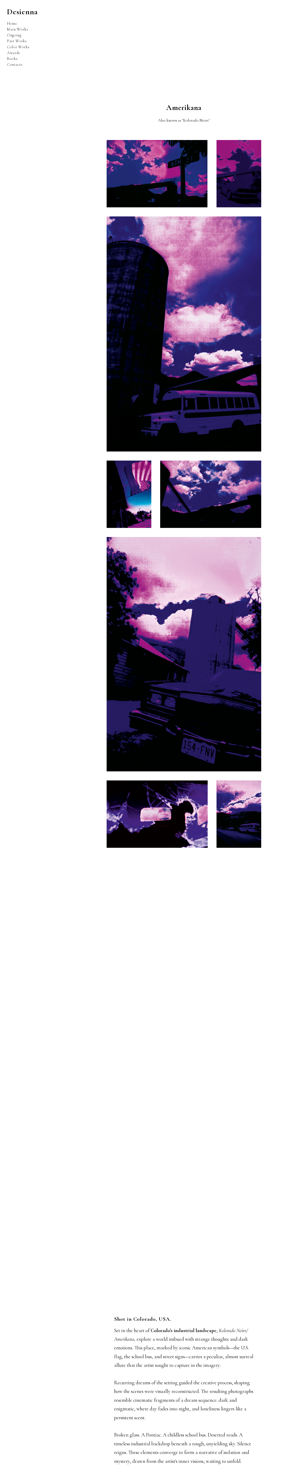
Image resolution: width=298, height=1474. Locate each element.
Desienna (22, 12)
